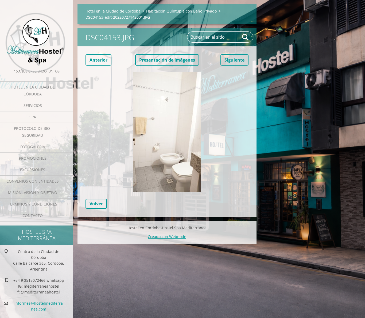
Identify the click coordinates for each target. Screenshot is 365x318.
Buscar (245, 37)
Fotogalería (32, 146)
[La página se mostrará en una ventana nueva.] (167, 132)
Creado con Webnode (167, 236)
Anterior (98, 60)
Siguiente (234, 60)
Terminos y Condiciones (32, 204)
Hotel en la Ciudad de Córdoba (33, 90)
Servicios (33, 105)
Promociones (32, 158)
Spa (32, 116)
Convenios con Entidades (32, 181)
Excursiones (32, 169)
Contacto (32, 215)
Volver (96, 204)
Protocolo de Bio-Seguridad (32, 132)
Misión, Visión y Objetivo (32, 192)
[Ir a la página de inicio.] (36, 34)
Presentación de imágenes (167, 60)
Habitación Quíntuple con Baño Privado (181, 11)
